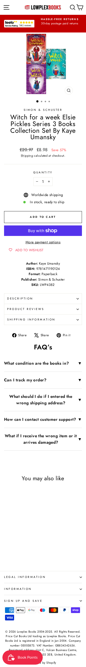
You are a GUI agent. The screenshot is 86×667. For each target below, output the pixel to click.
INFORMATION (18, 589)
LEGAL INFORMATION (25, 577)
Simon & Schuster (43, 110)
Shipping (27, 156)
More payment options (43, 242)
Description (20, 298)
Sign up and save (23, 601)
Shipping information (31, 319)
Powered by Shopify (43, 663)
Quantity (43, 172)
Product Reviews (25, 309)
